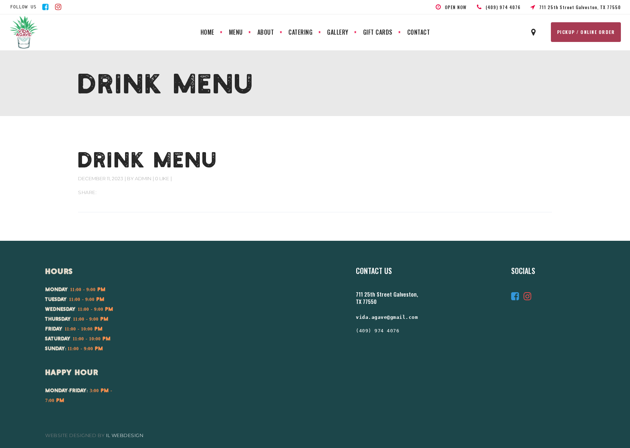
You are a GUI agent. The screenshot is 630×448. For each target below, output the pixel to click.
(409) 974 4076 (377, 330)
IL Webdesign (124, 435)
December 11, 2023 (100, 178)
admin (143, 178)
